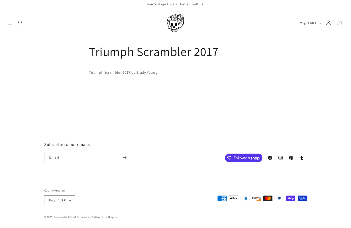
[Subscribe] (124, 157)
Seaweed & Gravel (65, 217)
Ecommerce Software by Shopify (97, 217)
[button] (10, 23)
